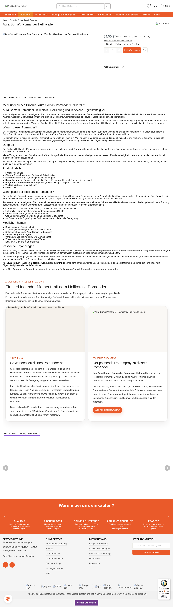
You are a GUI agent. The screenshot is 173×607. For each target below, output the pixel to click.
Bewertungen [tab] (49, 97)
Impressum (94, 563)
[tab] (8, 97)
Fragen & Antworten (98, 544)
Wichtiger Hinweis (54, 568)
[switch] (164, 596)
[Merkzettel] (149, 6)
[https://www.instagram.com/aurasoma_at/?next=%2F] (12, 565)
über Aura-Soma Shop (100, 553)
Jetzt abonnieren (151, 552)
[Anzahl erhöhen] (119, 50)
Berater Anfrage (53, 563)
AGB (48, 573)
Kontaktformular (26, 556)
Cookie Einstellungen (99, 549)
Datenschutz (95, 558)
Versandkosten (79, 594)
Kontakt (49, 549)
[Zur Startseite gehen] (13, 6)
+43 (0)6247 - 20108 (27, 547)
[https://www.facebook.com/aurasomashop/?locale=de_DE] (5, 565)
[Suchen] (107, 6)
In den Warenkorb (132, 50)
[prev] (5, 468)
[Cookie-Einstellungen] (8, 599)
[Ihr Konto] (156, 6)
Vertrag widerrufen (86, 603)
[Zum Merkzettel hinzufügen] (144, 50)
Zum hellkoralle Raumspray (107, 410)
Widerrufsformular (54, 558)
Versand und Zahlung (56, 544)
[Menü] (168, 580)
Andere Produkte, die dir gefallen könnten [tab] (22, 434)
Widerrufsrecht (53, 553)
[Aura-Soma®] (163, 25)
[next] (167, 468)
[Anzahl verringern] (106, 50)
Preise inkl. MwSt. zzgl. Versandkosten (118, 41)
